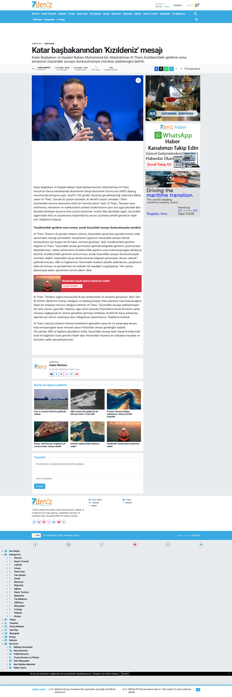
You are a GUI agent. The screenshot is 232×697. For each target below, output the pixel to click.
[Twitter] (61, 374)
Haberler (36, 44)
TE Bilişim (195, 535)
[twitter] (68, 544)
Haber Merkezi (58, 365)
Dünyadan (49, 19)
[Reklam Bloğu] (173, 98)
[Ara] (195, 14)
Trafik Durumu (21, 654)
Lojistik (62, 13)
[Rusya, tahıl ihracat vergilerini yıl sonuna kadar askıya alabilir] (51, 431)
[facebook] (35, 544)
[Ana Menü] (196, 19)
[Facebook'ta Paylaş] (156, 69)
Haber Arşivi (20, 667)
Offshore (37, 19)
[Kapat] (230, 673)
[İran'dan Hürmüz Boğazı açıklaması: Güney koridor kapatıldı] (124, 399)
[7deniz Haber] (42, 5)
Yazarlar (95, 502)
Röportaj (127, 13)
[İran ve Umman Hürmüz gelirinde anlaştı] (51, 399)
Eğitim (137, 13)
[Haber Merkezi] (40, 366)
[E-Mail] (51, 374)
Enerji (106, 13)
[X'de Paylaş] (161, 69)
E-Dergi (61, 19)
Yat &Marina (178, 13)
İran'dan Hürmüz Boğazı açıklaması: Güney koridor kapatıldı (119, 414)
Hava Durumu (21, 650)
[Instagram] (66, 374)
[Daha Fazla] (171, 69)
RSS (37, 535)
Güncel (35, 13)
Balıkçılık (165, 13)
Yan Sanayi (95, 13)
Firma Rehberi (16, 626)
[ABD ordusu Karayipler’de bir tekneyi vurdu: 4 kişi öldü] (87, 399)
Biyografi (14, 633)
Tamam (124, 673)
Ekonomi (116, 13)
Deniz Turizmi (150, 13)
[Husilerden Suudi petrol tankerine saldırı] (124, 431)
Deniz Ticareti (48, 13)
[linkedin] (201, 544)
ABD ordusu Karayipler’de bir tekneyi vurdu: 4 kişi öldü (84, 412)
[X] (39, 522)
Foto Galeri (97, 499)
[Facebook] (56, 374)
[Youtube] (76, 374)
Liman (71, 13)
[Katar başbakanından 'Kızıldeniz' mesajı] (87, 108)
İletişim (128, 502)
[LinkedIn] (54, 522)
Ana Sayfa (14, 551)
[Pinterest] (44, 522)
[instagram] (101, 544)
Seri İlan (13, 630)
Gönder (40, 486)
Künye (94, 505)
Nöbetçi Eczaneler (23, 647)
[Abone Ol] (192, 69)
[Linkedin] (71, 374)
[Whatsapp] (64, 522)
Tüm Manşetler (21, 660)
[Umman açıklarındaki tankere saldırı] (87, 431)
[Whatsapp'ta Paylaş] (166, 69)
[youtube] (135, 544)
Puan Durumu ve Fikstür (26, 657)
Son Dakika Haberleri (24, 664)
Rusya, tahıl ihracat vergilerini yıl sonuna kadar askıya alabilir (49, 444)
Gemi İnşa (82, 13)
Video (128, 499)
